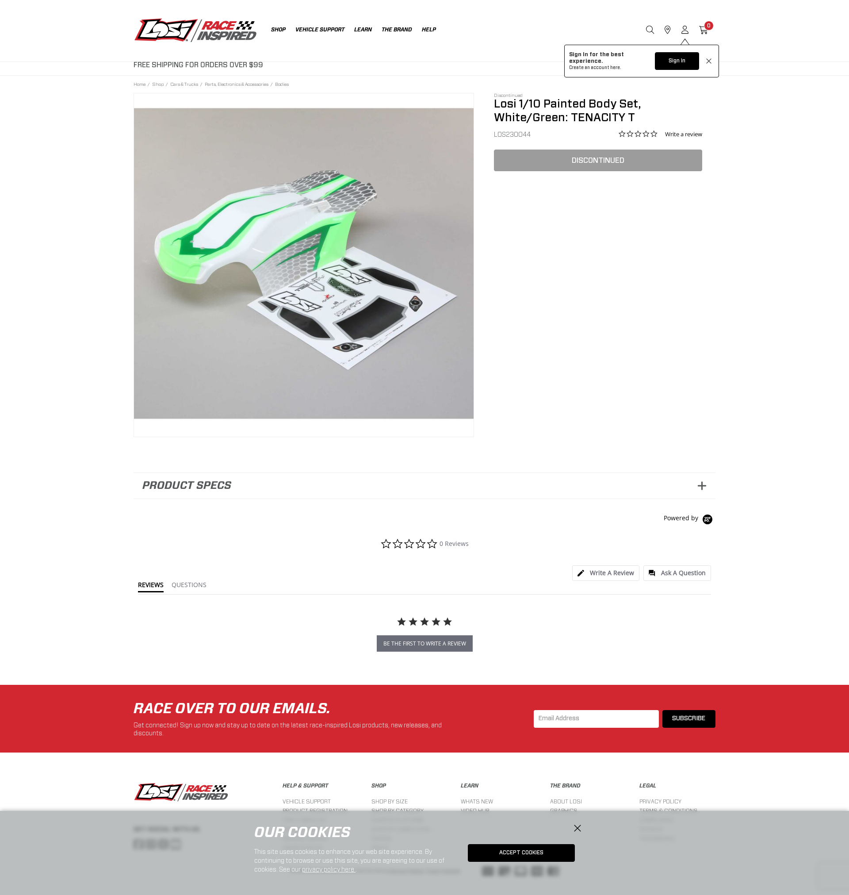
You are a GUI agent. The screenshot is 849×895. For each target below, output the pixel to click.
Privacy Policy (660, 801)
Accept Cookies (521, 852)
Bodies (282, 84)
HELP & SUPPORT (305, 785)
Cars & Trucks (184, 84)
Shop (158, 84)
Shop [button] (278, 29)
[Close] (577, 828)
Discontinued (598, 160)
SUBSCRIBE (688, 718)
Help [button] (429, 29)
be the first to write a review (424, 643)
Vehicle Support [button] (319, 29)
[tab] (605, 573)
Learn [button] (363, 29)
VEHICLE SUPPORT (307, 801)
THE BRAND (565, 785)
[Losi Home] (195, 30)
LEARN (469, 785)
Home (139, 84)
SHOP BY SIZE (389, 801)
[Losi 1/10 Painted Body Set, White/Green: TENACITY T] (304, 263)
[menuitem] (283, 30)
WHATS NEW (477, 801)
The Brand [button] (397, 29)
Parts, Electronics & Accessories (236, 84)
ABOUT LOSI (566, 801)
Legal (647, 785)
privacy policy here (329, 869)
